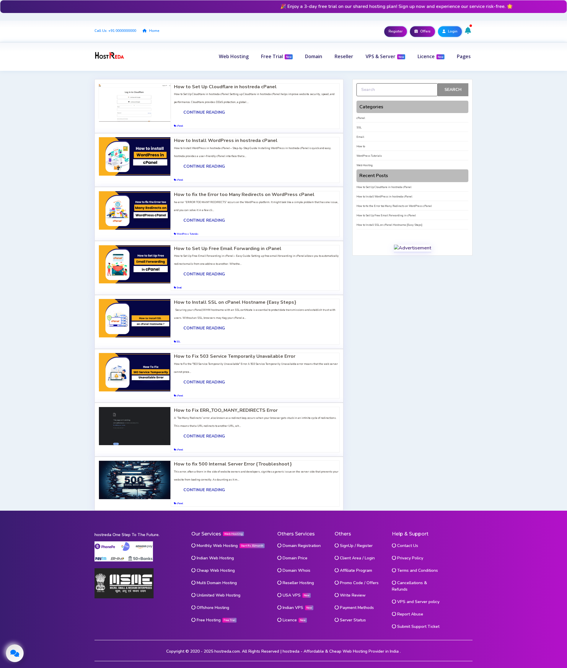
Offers (425, 31)
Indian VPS (292, 607)
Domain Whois (295, 570)
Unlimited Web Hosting (217, 595)
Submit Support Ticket (417, 626)
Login (452, 31)
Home (153, 30)
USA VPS (291, 595)
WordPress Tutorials (187, 234)
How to (360, 146)
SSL (178, 341)
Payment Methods (356, 607)
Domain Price (294, 558)
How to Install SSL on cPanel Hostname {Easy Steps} (235, 302)
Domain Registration (301, 545)
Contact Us (407, 545)
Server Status (352, 620)
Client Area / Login (357, 558)
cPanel (179, 126)
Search (453, 89)
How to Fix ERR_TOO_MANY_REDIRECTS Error (226, 410)
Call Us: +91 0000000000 (115, 30)
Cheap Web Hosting (215, 570)
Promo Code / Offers (359, 583)
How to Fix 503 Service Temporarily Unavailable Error (234, 356)
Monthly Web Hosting (217, 545)
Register (396, 31)
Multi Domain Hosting (216, 583)
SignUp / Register (356, 545)
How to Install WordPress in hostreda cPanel (226, 140)
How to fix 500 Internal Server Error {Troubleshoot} (233, 464)
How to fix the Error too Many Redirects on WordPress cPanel (244, 194)
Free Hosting (208, 620)
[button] (234, 57)
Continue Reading (204, 112)
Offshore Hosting (212, 607)
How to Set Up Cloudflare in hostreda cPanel (225, 87)
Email (179, 287)
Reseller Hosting (297, 583)
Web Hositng (364, 165)
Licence (289, 620)
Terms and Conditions (417, 570)
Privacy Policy (409, 558)
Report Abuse (409, 614)
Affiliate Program (355, 570)
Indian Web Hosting (214, 558)
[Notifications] (468, 31)
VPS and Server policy (417, 602)
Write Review (352, 595)
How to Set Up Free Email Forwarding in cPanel (227, 248)
